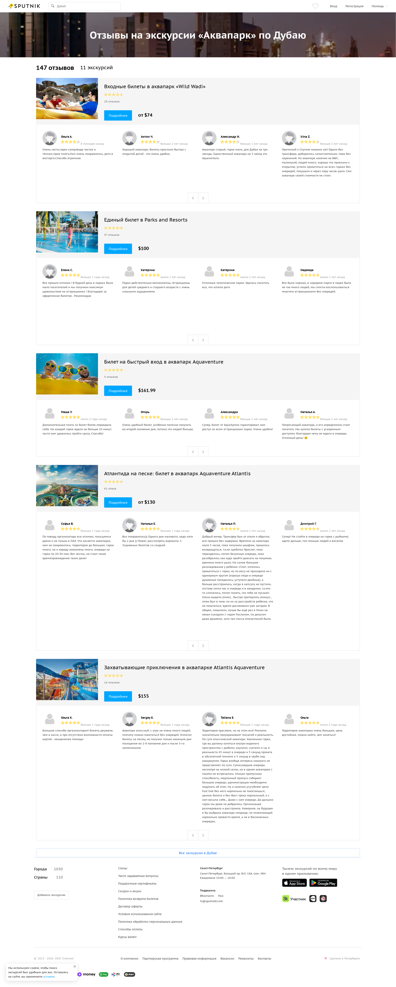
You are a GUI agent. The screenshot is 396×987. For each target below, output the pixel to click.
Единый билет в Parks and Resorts (145, 220)
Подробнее (118, 115)
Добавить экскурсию (51, 895)
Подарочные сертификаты (137, 883)
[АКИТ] (312, 898)
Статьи (122, 868)
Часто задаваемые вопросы (138, 876)
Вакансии (227, 958)
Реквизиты (246, 958)
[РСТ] (323, 898)
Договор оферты (130, 906)
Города (48, 869)
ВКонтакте (207, 896)
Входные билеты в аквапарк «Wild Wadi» (155, 86)
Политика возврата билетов (138, 899)
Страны (48, 877)
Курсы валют (127, 937)
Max (221, 896)
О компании (129, 958)
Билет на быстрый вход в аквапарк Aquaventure (163, 362)
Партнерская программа (160, 958)
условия (48, 976)
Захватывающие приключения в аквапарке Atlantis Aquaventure (184, 667)
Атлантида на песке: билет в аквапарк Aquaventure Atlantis (177, 473)
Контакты (264, 958)
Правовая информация (199, 958)
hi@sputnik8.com (211, 901)
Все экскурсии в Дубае (198, 853)
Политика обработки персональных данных (150, 922)
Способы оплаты (130, 929)
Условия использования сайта (139, 914)
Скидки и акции (129, 891)
